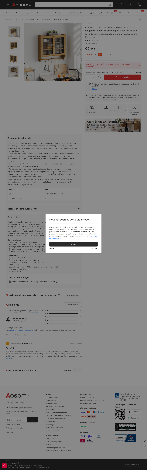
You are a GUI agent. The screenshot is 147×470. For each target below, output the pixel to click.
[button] (4, 465)
